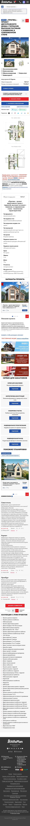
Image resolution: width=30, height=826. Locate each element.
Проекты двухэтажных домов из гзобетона (14, 631)
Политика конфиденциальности (13, 806)
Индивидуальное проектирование (15, 786)
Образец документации (9, 73)
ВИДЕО (16, 178)
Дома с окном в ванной (9, 663)
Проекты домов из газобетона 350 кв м (13, 692)
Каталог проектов (17, 774)
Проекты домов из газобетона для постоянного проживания (15, 723)
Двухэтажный (6, 690)
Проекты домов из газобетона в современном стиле (15, 718)
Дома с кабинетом (8, 665)
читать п (19, 338)
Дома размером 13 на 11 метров (11, 643)
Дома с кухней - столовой (9, 651)
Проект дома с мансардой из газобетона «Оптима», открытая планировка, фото (11, 484)
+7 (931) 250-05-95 (21, 759)
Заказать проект (16, 99)
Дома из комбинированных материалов (13, 653)
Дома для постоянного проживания (12, 657)
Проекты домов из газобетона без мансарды (14, 713)
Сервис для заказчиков (15, 378)
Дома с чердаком (7, 661)
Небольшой (6, 684)
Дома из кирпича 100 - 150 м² (10, 629)
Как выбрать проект (22, 779)
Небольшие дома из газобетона (11, 680)
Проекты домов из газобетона (11, 619)
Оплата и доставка (8, 71)
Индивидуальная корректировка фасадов (15, 788)
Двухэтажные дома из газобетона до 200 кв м (15, 706)
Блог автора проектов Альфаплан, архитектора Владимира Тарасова (15, 796)
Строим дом (15, 793)
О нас (24, 802)
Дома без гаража (7, 647)
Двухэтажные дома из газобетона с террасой (14, 702)
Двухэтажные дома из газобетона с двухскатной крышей (15, 709)
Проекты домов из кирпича (10, 617)
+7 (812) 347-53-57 (21, 762)
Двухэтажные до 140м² (9, 725)
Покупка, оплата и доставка (8, 776)
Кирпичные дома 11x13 (9, 694)
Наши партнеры (24, 799)
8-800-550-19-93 (21, 757)
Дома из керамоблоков (9, 655)
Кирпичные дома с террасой (10, 668)
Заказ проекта (6, 791)
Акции (23, 806)
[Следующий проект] (17, 610)
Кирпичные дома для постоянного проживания (15, 696)
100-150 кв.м (6, 635)
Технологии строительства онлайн (10, 799)
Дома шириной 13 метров (10, 639)
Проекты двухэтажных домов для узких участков (16, 688)
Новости (10, 804)
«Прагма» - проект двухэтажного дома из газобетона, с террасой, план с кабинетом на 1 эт (11, 306)
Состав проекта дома (14, 179)
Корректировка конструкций (21, 781)
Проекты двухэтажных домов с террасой (13, 686)
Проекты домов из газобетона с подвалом (14, 711)
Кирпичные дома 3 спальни (10, 698)
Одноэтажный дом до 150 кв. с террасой (13, 672)
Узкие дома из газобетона (9, 720)
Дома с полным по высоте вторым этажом (14, 645)
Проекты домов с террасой (10, 667)
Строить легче (6, 175)
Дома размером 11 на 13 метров (11, 641)
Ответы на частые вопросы (10, 779)
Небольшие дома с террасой (10, 676)
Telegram (15, 109)
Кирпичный (6, 678)
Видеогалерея (18, 802)
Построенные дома (9, 802)
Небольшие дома (7, 621)
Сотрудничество (17, 804)
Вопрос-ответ (23, 73)
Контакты (5, 804)
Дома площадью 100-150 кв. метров (12, 625)
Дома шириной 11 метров (10, 637)
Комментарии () (7, 75)
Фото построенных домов (10, 69)
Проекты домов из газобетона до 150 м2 (13, 633)
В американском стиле (9, 727)
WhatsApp (23, 109)
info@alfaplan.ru (7, 767)
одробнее (25, 338)
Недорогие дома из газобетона (11, 674)
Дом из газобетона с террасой (11, 670)
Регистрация (19, 751)
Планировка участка (15, 783)
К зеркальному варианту (10, 55)
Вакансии (25, 804)
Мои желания (23, 791)
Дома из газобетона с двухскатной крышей (14, 715)
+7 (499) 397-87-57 (21, 764)
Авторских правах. (16, 813)
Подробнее (8, 299)
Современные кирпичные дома (11, 700)
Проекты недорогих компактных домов (13, 649)
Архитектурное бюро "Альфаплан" (15, 745)
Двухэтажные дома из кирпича (11, 627)
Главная (10, 774)
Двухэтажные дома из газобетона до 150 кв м (15, 704)
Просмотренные (15, 791)
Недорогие (6, 682)
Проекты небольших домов (10, 659)
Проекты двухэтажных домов (10, 623)
